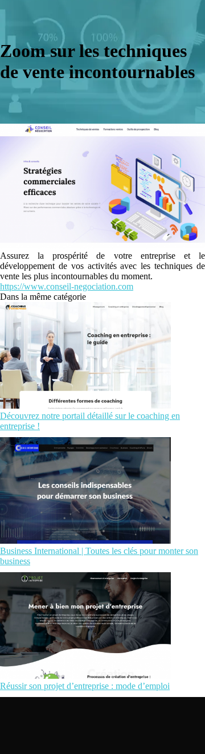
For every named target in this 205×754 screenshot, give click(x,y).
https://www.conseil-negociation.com (66, 286)
